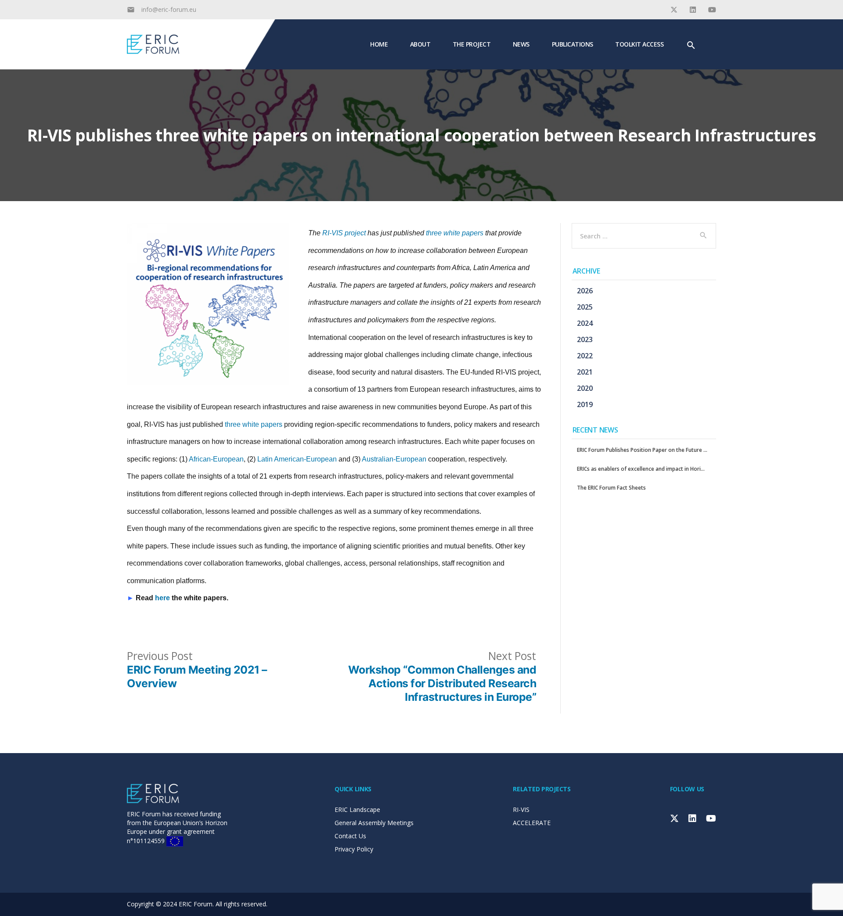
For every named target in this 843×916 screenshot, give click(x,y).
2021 (585, 372)
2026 (585, 291)
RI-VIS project (344, 233)
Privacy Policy (354, 849)
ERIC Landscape (357, 809)
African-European (216, 459)
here (162, 598)
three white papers (454, 233)
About (420, 44)
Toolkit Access (639, 44)
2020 (585, 388)
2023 (585, 339)
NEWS (521, 44)
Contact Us (350, 836)
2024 (585, 323)
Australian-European (394, 459)
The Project (472, 44)
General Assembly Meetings (374, 823)
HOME (379, 44)
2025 (585, 307)
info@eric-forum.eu (168, 9)
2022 (585, 356)
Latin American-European (297, 459)
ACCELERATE (532, 823)
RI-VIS (521, 809)
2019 (585, 404)
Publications (572, 44)
